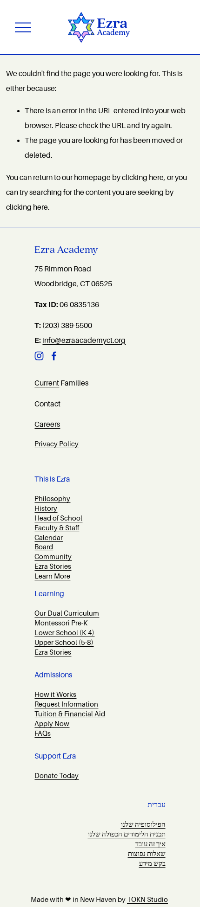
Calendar (48, 537)
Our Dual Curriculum (66, 613)
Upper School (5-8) (63, 642)
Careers (47, 424)
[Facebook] (54, 355)
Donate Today (56, 775)
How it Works (55, 694)
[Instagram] (39, 355)
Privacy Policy (56, 444)
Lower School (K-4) (64, 633)
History (45, 508)
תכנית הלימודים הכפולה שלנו (127, 834)
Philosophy (52, 498)
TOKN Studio (147, 899)
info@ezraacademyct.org (84, 340)
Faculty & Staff (56, 528)
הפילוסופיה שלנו (143, 824)
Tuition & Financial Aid (69, 714)
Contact (47, 404)
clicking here (143, 178)
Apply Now (51, 723)
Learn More (52, 576)
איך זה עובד (150, 844)
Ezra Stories (52, 566)
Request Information (66, 704)
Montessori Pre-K (60, 623)
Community (53, 556)
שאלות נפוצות (147, 853)
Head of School (58, 518)
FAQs (42, 733)
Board (43, 547)
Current (46, 383)
